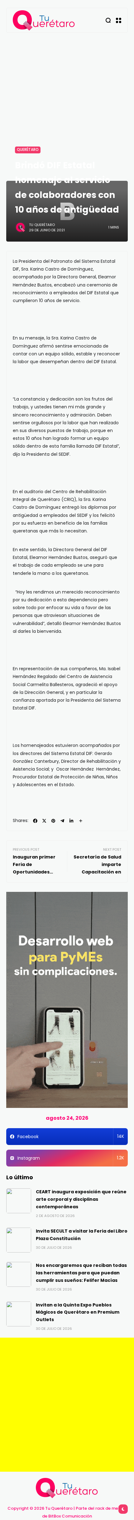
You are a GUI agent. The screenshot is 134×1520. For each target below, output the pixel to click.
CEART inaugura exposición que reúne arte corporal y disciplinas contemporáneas (81, 1199)
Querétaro (28, 149)
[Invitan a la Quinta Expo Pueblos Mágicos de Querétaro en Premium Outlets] (18, 1313)
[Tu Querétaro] (44, 20)
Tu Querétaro (42, 224)
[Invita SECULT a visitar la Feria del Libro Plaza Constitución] (18, 1240)
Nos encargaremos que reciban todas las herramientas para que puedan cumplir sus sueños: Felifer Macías (81, 1272)
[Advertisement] (67, 103)
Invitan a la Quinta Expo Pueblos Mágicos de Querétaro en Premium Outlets (77, 1312)
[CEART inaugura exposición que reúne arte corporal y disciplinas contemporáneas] (18, 1200)
